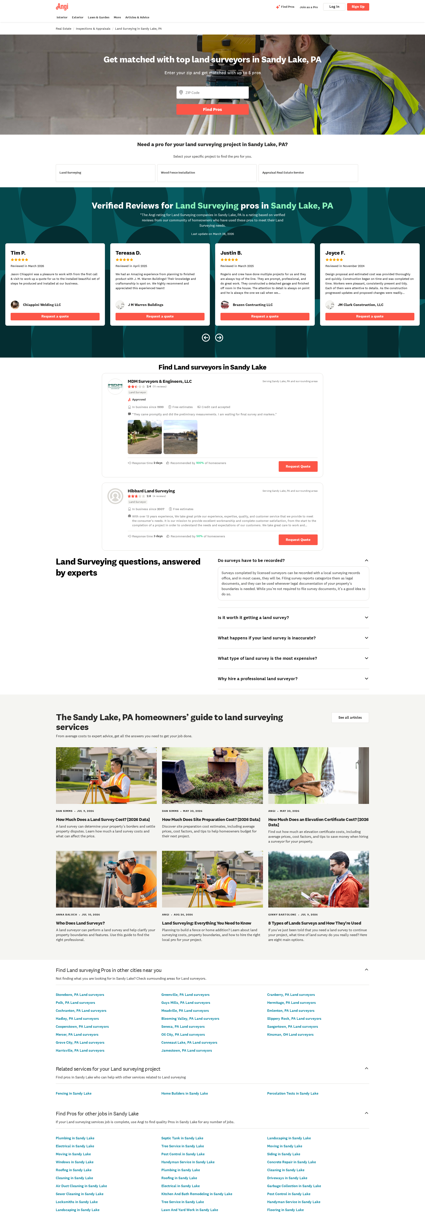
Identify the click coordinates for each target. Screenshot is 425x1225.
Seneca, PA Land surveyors (183, 1026)
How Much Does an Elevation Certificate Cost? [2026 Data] (318, 822)
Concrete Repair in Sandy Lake (291, 1162)
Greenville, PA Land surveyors (185, 994)
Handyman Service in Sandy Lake (187, 1162)
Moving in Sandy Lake (73, 1154)
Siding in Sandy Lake (283, 1154)
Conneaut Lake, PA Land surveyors (189, 1042)
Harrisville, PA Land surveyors (80, 1050)
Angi (272, 811)
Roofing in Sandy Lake (73, 1170)
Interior (62, 17)
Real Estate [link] (63, 29)
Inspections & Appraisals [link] (93, 29)
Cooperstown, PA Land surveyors (82, 1026)
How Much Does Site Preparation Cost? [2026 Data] (211, 819)
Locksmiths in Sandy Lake (77, 1202)
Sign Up (358, 6)
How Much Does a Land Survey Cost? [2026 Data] (103, 819)
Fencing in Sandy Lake (73, 1093)
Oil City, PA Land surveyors (183, 1034)
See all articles (350, 717)
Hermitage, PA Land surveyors (291, 1002)
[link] (15, 304)
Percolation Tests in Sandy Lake (292, 1093)
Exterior (77, 17)
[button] (145, 437)
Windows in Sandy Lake (74, 1162)
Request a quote (55, 316)
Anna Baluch (66, 914)
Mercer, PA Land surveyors (77, 1034)
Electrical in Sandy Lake (75, 1146)
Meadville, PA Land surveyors (185, 1010)
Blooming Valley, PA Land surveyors (190, 1018)
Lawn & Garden (98, 17)
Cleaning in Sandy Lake (74, 1178)
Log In (334, 6)
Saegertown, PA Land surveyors (292, 1026)
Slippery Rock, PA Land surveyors (294, 1018)
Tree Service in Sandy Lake (182, 1146)
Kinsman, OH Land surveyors (290, 1034)
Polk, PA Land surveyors (75, 1002)
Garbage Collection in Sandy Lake (294, 1186)
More (117, 17)
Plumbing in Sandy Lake (75, 1138)
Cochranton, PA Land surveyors (81, 1010)
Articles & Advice (137, 17)
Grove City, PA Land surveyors (80, 1042)
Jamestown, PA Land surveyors (186, 1050)
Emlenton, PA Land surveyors (291, 1010)
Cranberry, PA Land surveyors (291, 994)
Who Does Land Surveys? (80, 923)
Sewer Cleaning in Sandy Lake (79, 1194)
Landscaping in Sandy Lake (77, 1210)
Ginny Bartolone (282, 914)
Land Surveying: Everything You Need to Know (206, 923)
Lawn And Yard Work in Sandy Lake (189, 1210)
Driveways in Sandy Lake (287, 1178)
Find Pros (212, 109)
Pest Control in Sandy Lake (183, 1154)
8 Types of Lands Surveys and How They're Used (314, 923)
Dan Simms (64, 811)
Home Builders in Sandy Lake (184, 1093)
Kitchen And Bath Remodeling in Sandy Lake (196, 1194)
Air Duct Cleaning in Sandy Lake (81, 1186)
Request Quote (298, 466)
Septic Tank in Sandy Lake (182, 1138)
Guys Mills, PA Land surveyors (185, 1002)
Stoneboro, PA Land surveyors (80, 994)
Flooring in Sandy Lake (285, 1210)
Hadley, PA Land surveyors (77, 1018)
